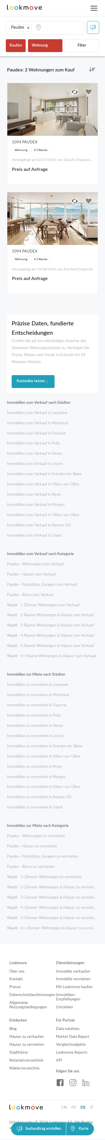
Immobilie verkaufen (73, 972)
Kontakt (16, 979)
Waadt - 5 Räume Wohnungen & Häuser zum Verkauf (50, 646)
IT (91, 1108)
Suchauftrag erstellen (43, 1129)
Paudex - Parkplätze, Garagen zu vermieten (42, 857)
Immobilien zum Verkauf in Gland (34, 536)
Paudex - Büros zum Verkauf (30, 595)
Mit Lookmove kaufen (74, 987)
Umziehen (64, 1007)
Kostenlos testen (31, 381)
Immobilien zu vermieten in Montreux (38, 695)
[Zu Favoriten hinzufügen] (88, 91)
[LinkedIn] (86, 1083)
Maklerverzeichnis (24, 1068)
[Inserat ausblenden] (75, 91)
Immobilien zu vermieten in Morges (36, 777)
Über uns (16, 972)
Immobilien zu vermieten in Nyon (34, 767)
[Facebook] (60, 1083)
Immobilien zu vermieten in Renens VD (39, 797)
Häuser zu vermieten (26, 1045)
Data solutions (68, 1029)
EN (64, 1108)
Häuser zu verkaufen (26, 1037)
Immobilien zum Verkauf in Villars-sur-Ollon (43, 484)
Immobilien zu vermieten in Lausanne (37, 685)
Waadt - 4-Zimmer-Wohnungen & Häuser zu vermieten (52, 908)
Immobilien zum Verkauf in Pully (33, 443)
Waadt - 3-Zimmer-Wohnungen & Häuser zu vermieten (52, 897)
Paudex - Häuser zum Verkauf (31, 574)
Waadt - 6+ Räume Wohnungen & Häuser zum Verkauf (52, 656)
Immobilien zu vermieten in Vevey (35, 726)
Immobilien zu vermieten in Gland (34, 807)
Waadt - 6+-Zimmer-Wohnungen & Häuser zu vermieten (53, 928)
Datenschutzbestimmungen (29, 995)
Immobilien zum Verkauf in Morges (36, 505)
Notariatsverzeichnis (26, 1060)
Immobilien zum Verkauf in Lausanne (37, 413)
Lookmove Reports (72, 1053)
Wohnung (40, 45)
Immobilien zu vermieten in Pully (34, 715)
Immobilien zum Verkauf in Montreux (37, 423)
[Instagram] (73, 1083)
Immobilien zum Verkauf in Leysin (35, 464)
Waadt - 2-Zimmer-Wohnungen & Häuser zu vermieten (52, 887)
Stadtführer (18, 1053)
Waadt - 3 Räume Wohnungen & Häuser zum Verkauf (50, 625)
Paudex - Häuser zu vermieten (32, 846)
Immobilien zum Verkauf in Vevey (34, 454)
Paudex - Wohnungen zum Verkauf (35, 564)
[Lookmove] (24, 8)
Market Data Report (72, 1037)
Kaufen (16, 45)
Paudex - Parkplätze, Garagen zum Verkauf (42, 585)
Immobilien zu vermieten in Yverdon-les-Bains (45, 746)
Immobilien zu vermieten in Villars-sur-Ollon (43, 756)
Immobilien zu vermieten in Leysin (35, 736)
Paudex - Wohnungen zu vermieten (36, 836)
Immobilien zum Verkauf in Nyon (34, 495)
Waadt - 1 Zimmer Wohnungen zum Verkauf (43, 605)
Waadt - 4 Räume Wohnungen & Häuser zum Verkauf (50, 636)
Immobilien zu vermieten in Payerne (36, 705)
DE (82, 1108)
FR (73, 1108)
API (59, 1060)
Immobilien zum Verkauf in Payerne (36, 433)
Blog (13, 1029)
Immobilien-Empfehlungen (68, 997)
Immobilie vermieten (73, 979)
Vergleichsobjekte (71, 1045)
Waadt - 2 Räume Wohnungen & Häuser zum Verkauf (50, 615)
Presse (15, 987)
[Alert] (93, 27)
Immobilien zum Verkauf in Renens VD (39, 525)
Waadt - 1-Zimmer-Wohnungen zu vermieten (44, 877)
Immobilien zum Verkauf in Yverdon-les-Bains (44, 474)
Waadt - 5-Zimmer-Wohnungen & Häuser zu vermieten (52, 918)
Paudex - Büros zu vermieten (31, 867)
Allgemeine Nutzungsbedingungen (28, 1005)
